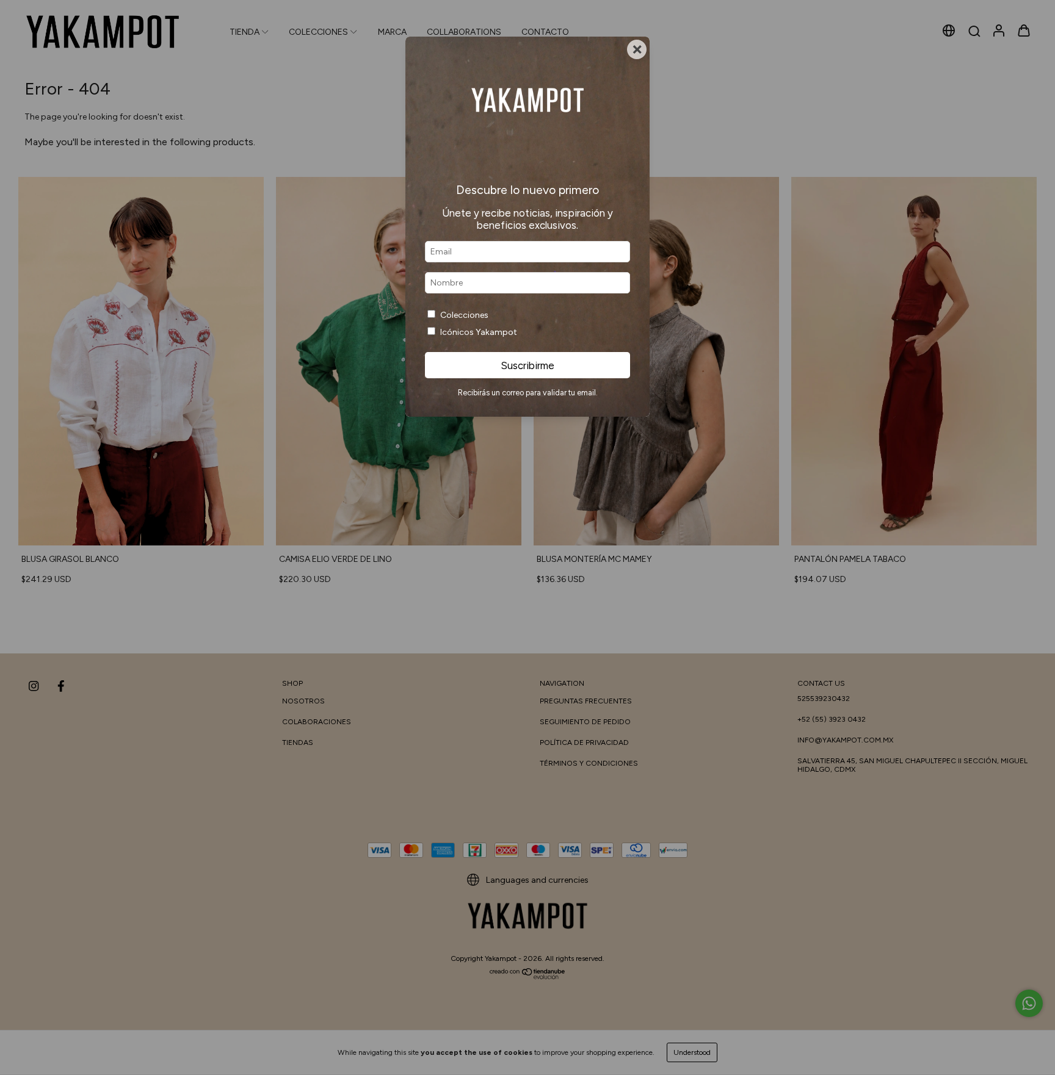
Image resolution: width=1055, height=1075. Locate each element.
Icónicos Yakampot (478, 332)
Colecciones (464, 315)
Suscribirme (527, 365)
